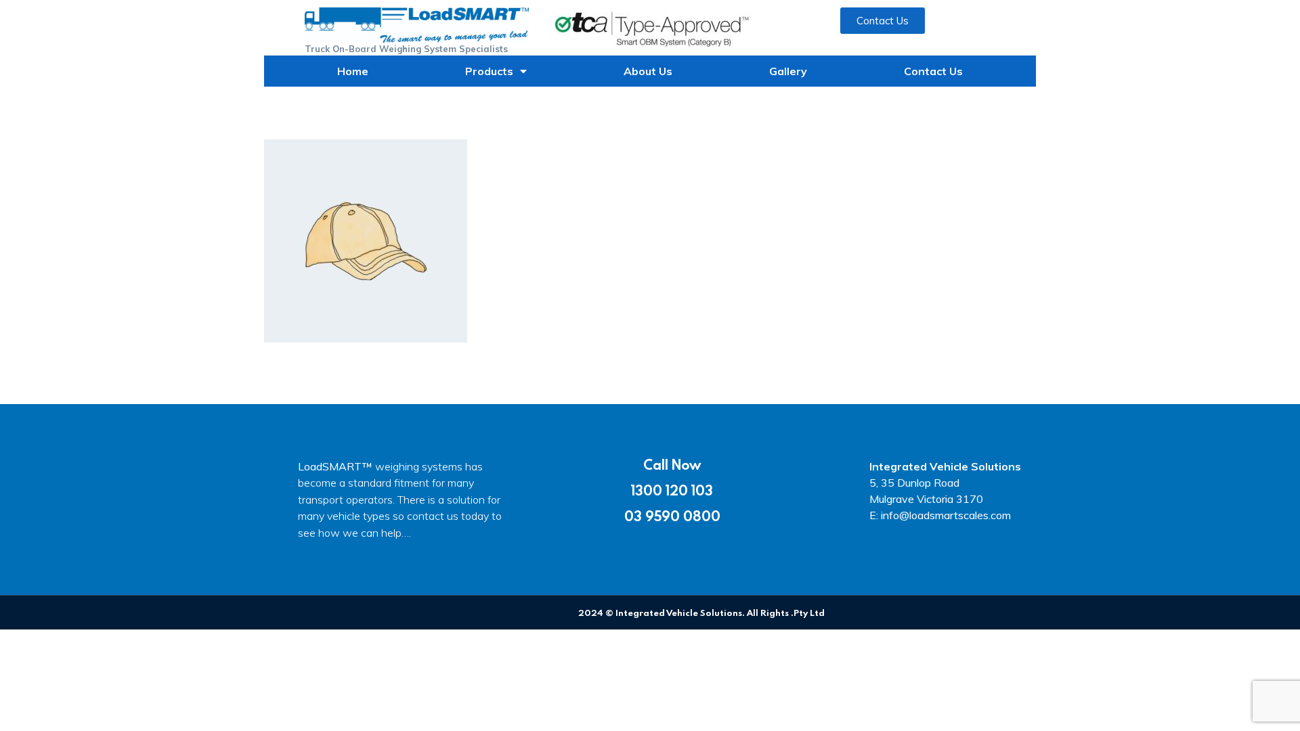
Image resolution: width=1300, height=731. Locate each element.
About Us (648, 71)
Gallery (788, 71)
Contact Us (933, 71)
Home (352, 71)
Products (489, 71)
